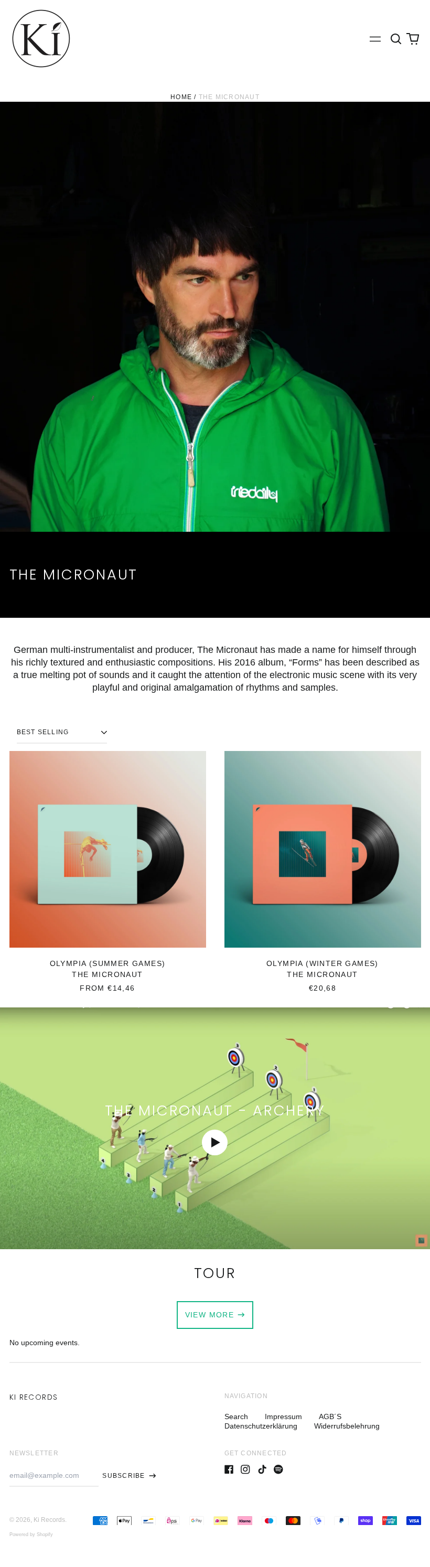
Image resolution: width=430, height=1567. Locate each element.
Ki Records (33, 1397)
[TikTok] (262, 1469)
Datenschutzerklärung (260, 1426)
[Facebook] (229, 1469)
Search (236, 1416)
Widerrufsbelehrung (347, 1426)
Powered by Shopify (31, 1534)
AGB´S (330, 1416)
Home (181, 97)
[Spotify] (278, 1469)
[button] (396, 38)
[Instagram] (245, 1469)
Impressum (283, 1416)
